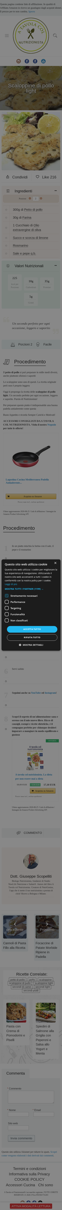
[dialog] (31, 605)
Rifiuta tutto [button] (32, 637)
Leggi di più (11, 584)
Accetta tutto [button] (32, 629)
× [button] (55, 563)
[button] (31, 589)
